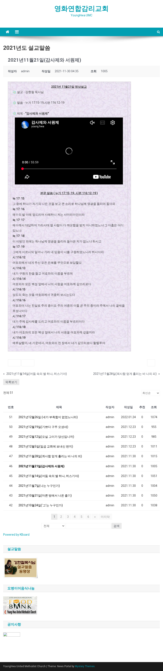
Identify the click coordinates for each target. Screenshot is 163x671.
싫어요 (28, 362)
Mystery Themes (85, 666)
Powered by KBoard (16, 534)
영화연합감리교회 (81, 8)
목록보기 (11, 382)
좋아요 (14, 362)
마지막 (105, 516)
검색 (116, 526)
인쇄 (151, 362)
